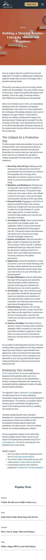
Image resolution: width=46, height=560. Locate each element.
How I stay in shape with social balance (18, 531)
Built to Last (27, 393)
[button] (31, 4)
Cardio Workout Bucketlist (30, 462)
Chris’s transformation (11, 373)
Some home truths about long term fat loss (19, 516)
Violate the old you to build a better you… (19, 502)
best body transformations (24, 457)
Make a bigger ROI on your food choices (18, 546)
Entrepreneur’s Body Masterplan (30, 468)
